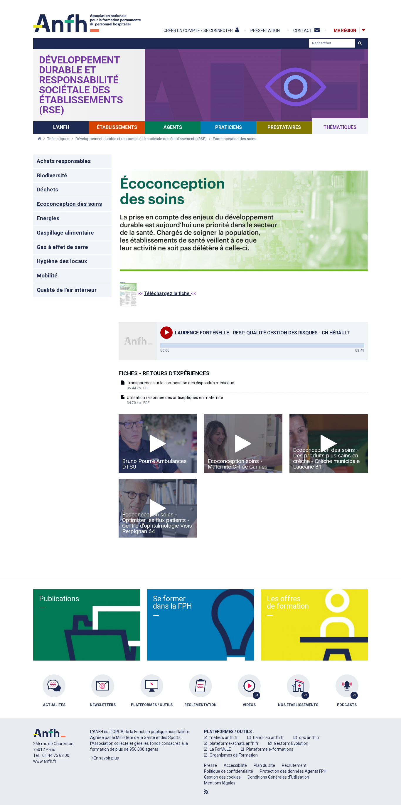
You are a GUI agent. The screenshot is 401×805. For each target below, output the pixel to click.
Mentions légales (219, 783)
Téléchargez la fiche (167, 293)
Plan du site (264, 765)
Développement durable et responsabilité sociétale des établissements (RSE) (81, 85)
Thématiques (58, 139)
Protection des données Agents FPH (293, 771)
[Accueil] (87, 23)
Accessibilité (235, 765)
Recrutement (294, 765)
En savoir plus (106, 758)
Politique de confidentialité (228, 771)
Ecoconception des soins (234, 139)
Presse (210, 765)
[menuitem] (54, 694)
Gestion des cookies (222, 777)
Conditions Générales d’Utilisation (278, 777)
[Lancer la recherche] (360, 43)
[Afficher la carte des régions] (363, 30)
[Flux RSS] (206, 791)
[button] (166, 332)
